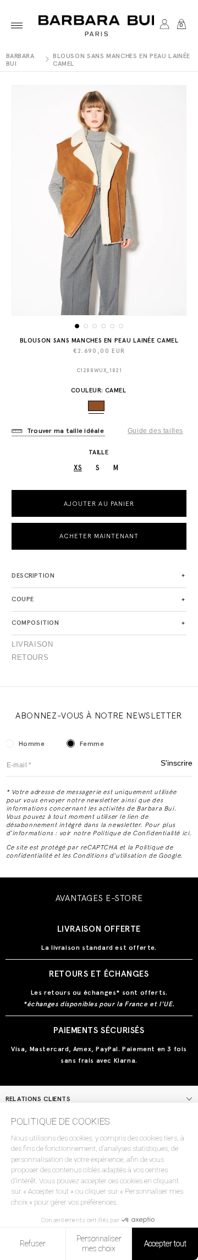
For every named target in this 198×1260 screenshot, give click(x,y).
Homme (32, 744)
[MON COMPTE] (164, 25)
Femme (92, 744)
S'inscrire (177, 763)
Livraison (32, 644)
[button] (17, 25)
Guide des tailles (155, 430)
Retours (30, 658)
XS (78, 468)
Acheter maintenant (99, 536)
